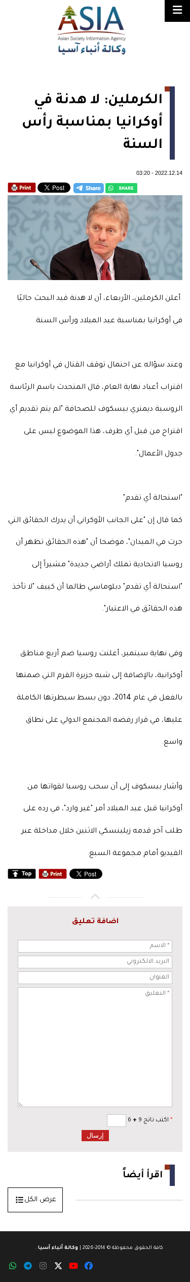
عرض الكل (40, 1200)
